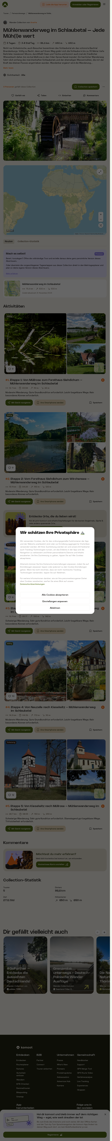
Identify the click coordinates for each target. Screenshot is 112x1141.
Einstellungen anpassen (54, 601)
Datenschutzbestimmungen (32, 584)
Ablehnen (55, 607)
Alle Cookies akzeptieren (55, 594)
